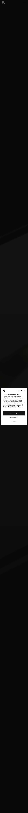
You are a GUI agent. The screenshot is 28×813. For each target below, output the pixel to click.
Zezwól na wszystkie (14, 413)
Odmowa (14, 421)
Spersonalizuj (13, 417)
